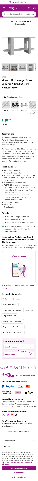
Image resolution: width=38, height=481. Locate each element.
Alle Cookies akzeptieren (19, 468)
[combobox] (19, 14)
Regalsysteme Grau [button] (9, 316)
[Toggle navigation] (3, 8)
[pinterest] (12, 415)
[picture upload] (19, 270)
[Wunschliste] (29, 8)
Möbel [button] (5, 299)
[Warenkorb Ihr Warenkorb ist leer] (34, 8)
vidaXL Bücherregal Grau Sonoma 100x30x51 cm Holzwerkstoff (17, 84)
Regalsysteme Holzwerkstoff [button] (12, 321)
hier (20, 200)
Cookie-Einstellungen (19, 477)
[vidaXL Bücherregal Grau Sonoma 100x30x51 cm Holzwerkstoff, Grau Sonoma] (19, 46)
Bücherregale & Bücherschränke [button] (13, 332)
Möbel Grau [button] (16, 299)
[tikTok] (16, 415)
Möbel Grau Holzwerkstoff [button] (12, 310)
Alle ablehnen (19, 473)
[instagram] (8, 415)
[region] (19, 464)
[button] (6, 107)
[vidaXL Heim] (13, 8)
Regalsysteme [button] (29, 310)
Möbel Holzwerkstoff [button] (10, 304)
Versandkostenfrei (19, 2)
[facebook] (4, 415)
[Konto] (24, 8)
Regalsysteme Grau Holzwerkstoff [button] (13, 327)
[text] (6, 121)
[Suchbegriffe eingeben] (33, 13)
